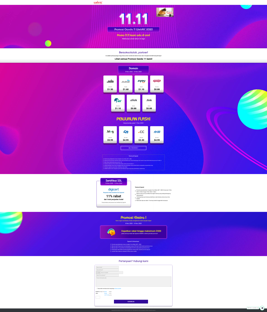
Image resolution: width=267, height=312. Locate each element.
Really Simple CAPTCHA (106, 293)
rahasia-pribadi (117, 288)
